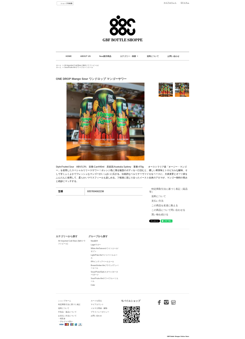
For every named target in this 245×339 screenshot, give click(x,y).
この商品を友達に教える (164, 205)
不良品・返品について (67, 312)
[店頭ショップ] (173, 304)
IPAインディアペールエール (102, 261)
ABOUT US (85, 56)
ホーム (58, 65)
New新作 (94, 241)
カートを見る (96, 301)
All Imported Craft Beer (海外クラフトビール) (81, 65)
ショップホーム (64, 301)
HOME (69, 56)
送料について (153, 56)
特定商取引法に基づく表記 (69, 304)
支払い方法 (157, 200)
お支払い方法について (67, 316)
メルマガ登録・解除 (99, 308)
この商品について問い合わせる (168, 210)
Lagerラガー (96, 245)
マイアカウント (170, 3)
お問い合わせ (173, 56)
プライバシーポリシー (100, 312)
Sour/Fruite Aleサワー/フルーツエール (78, 67)
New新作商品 (105, 56)
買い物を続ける (159, 214)
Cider (93, 285)
